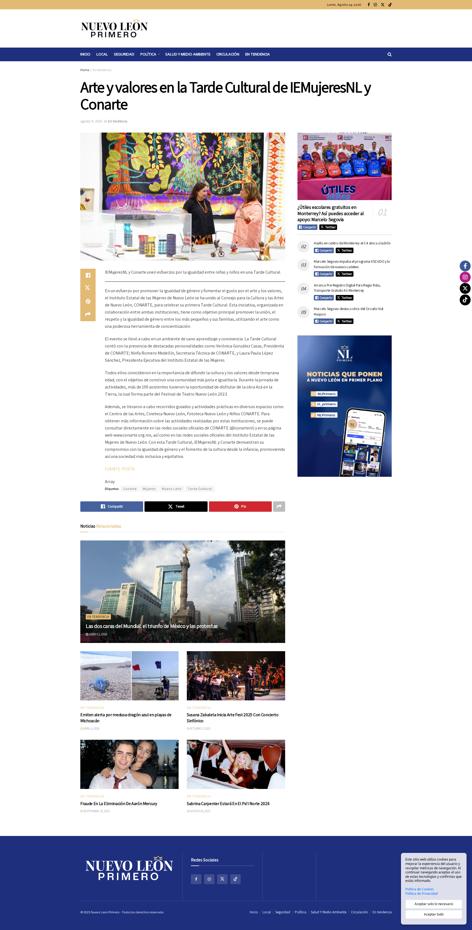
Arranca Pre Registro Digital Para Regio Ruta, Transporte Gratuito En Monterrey (347, 288)
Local (102, 54)
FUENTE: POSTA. (120, 469)
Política (148, 54)
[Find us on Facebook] (369, 5)
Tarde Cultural (200, 489)
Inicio (85, 54)
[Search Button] (390, 54)
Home (84, 70)
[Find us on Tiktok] (235, 879)
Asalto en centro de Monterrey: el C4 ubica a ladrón (352, 243)
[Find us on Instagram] (375, 5)
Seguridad (124, 54)
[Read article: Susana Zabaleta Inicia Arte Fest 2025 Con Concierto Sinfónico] (236, 675)
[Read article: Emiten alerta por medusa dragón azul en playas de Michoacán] (129, 675)
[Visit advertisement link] (344, 406)
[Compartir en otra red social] (88, 314)
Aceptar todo (434, 914)
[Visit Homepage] (114, 28)
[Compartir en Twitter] (88, 288)
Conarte (130, 489)
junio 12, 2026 (97, 634)
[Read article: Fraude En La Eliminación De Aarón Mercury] (129, 764)
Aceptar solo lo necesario (434, 904)
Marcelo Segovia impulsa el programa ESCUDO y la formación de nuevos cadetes (352, 264)
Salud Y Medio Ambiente (187, 54)
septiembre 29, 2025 (96, 811)
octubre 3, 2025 (199, 728)
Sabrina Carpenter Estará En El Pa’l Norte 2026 (228, 803)
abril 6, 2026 (91, 728)
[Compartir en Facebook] (88, 275)
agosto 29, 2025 (199, 811)
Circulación (227, 54)
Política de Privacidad (421, 893)
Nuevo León (172, 489)
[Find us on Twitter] (383, 5)
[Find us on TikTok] (390, 5)
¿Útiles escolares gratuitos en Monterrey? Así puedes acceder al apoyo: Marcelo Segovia (330, 213)
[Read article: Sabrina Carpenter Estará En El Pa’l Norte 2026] (236, 764)
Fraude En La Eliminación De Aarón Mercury (118, 803)
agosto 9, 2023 (91, 121)
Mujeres (149, 489)
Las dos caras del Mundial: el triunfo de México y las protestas (152, 626)
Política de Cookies (419, 889)
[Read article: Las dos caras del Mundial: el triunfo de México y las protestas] (182, 591)
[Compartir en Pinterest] (88, 301)
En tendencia (257, 54)
